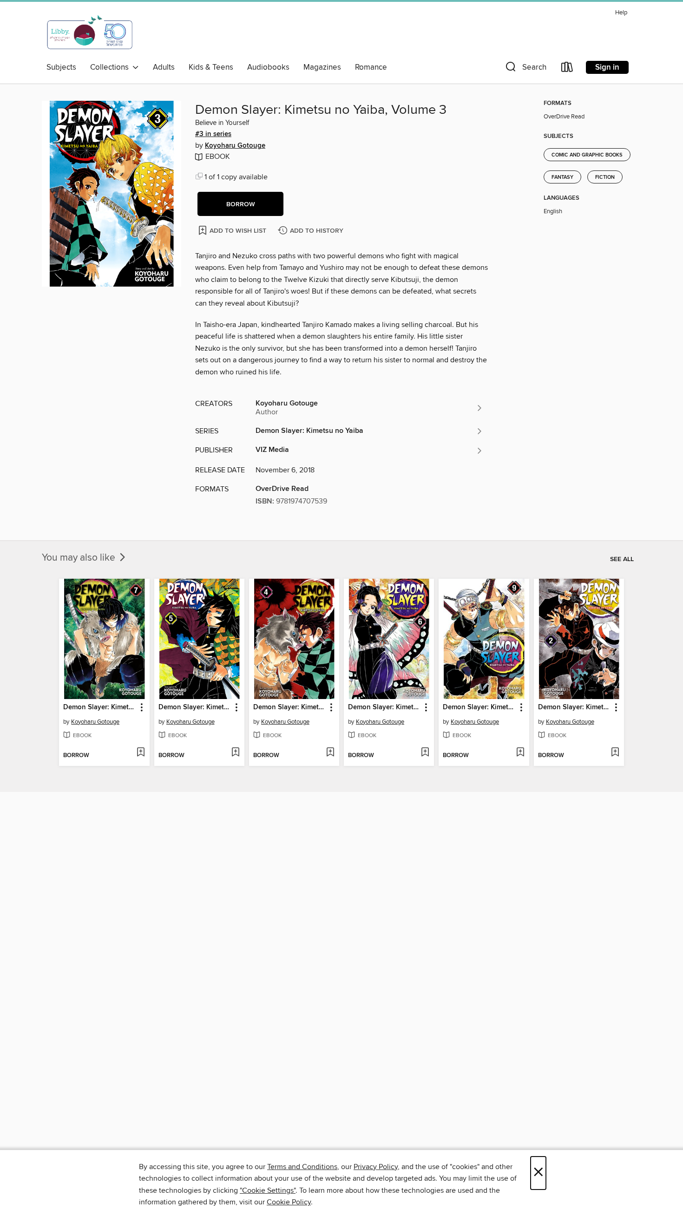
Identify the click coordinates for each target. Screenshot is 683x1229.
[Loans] (567, 69)
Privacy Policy (376, 1166)
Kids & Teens (211, 67)
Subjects (61, 67)
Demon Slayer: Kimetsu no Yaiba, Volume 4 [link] (289, 707)
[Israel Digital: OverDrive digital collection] (90, 32)
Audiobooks (268, 67)
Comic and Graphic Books (587, 155)
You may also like (80, 558)
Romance (371, 67)
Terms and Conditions (302, 1166)
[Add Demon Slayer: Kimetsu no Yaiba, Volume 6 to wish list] (425, 753)
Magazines (322, 67)
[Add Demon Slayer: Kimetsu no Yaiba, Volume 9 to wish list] (520, 753)
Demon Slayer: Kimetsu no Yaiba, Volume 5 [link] (194, 707)
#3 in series (213, 134)
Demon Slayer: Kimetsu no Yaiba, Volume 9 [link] (479, 707)
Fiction (605, 177)
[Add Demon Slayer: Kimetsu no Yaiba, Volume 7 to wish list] (140, 753)
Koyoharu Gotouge (235, 146)
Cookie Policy (289, 1202)
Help (621, 12)
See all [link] (622, 559)
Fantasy (562, 177)
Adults (164, 67)
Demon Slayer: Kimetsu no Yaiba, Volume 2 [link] (574, 707)
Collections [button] (111, 67)
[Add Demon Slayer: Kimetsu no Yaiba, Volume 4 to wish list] (330, 753)
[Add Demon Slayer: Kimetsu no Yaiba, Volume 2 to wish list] (615, 753)
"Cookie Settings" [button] (268, 1190)
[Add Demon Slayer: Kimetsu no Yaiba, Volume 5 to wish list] (235, 753)
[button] (525, 69)
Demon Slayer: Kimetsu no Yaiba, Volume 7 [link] (99, 707)
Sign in (607, 67)
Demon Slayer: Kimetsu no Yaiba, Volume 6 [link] (384, 707)
